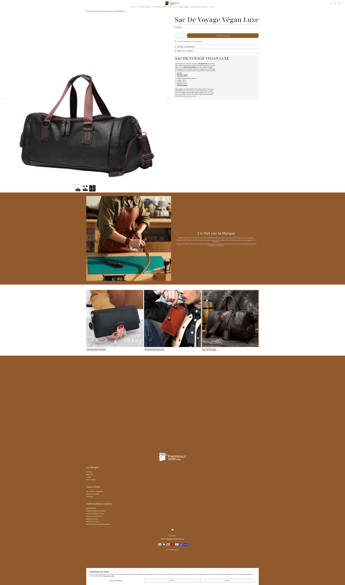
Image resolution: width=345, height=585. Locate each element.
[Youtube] (172, 530)
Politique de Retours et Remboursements (98, 524)
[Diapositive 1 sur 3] (78, 188)
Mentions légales (91, 508)
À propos (89, 472)
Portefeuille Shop (174, 549)
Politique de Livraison (92, 521)
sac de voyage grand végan (191, 91)
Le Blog (88, 477)
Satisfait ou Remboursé (186, 47)
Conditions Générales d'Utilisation (96, 511)
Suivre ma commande (92, 494)
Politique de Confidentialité (94, 516)
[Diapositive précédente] (2, 99)
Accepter (171, 580)
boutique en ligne (191, 96)
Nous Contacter (91, 479)
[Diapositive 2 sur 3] (85, 188)
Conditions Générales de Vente (95, 513)
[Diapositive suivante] (168, 99)
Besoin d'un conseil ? (185, 51)
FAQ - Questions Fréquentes (94, 491)
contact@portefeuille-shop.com (174, 539)
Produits (94, 11)
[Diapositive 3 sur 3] (92, 188)
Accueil (88, 11)
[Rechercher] (332, 3)
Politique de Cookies (108, 576)
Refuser (227, 580)
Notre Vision (89, 474)
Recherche (89, 496)
